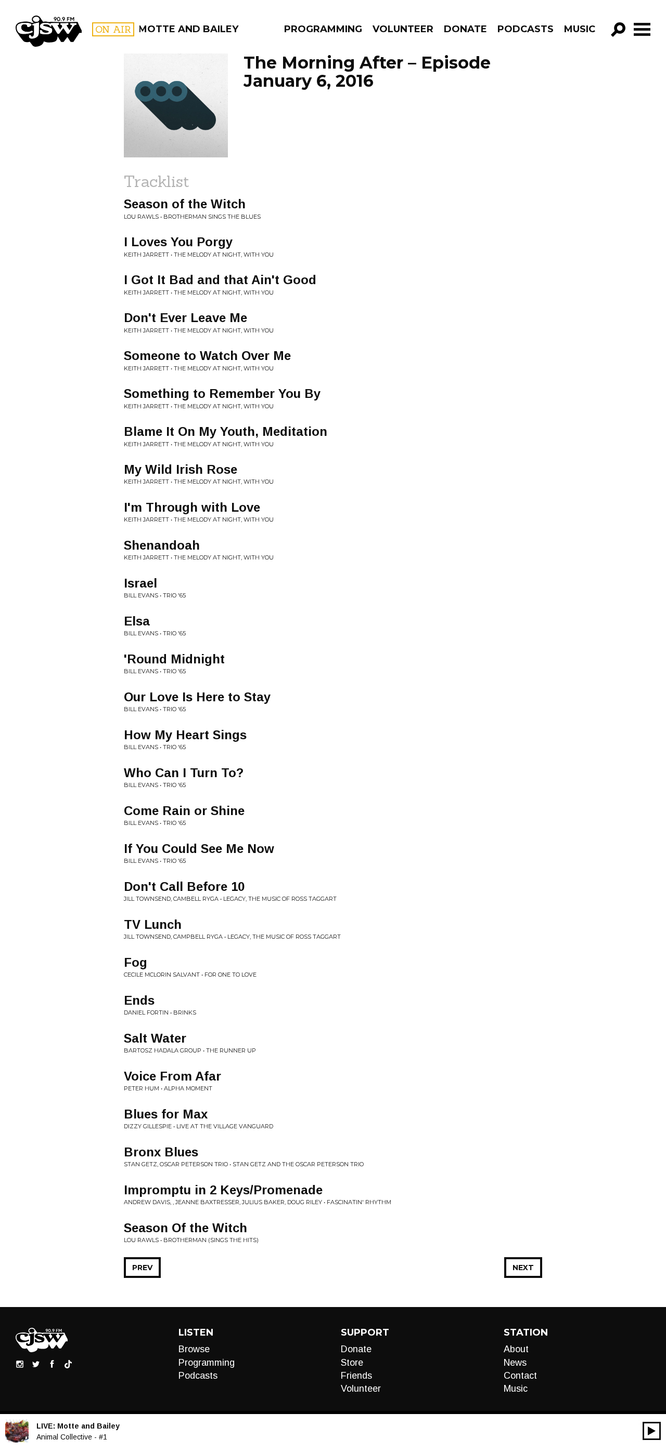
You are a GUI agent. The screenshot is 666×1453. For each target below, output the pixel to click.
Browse (194, 1349)
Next (523, 1267)
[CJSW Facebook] (52, 1363)
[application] (652, 1431)
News (515, 1362)
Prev (142, 1267)
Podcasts (525, 29)
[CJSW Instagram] (20, 1363)
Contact (520, 1375)
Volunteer (403, 29)
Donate (465, 29)
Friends (356, 1375)
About (516, 1349)
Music (579, 29)
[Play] (652, 1431)
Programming (323, 29)
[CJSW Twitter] (36, 1363)
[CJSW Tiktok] (68, 1363)
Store (352, 1362)
